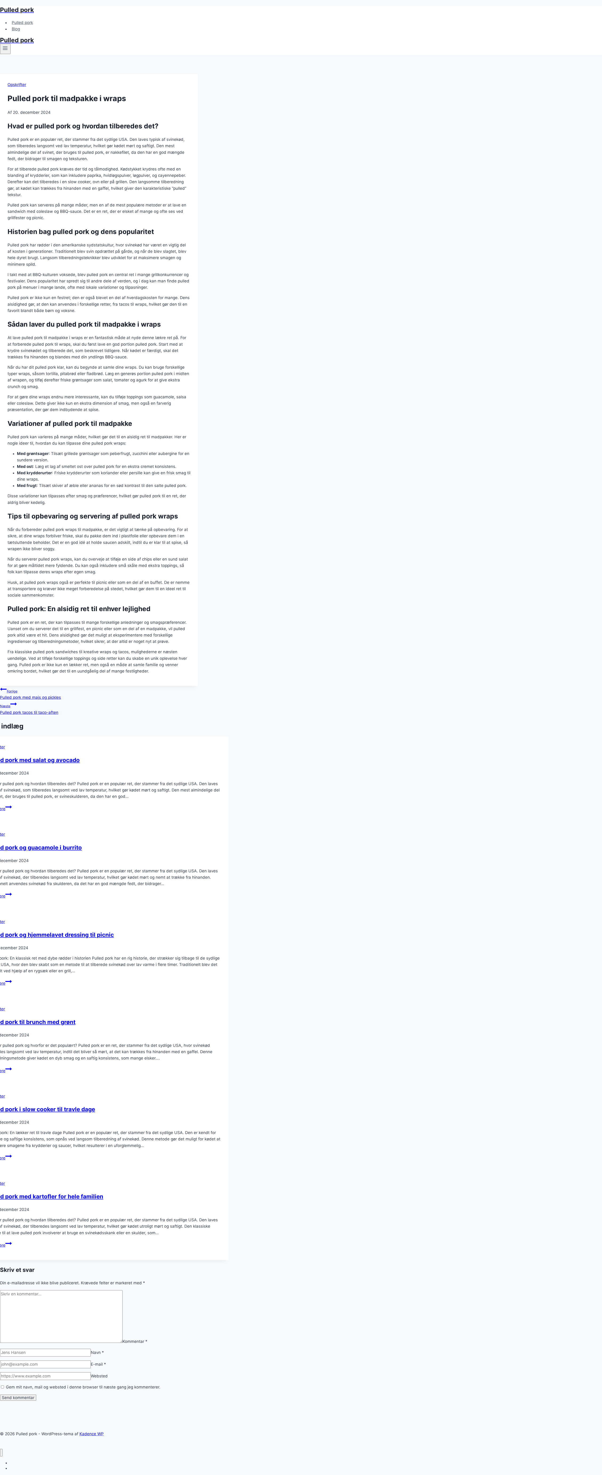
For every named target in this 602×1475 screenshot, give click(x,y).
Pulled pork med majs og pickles (30, 694)
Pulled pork (22, 22)
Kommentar (135, 1341)
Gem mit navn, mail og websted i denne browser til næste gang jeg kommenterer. (83, 1387)
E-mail (98, 1364)
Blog (16, 29)
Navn (97, 1352)
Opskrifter (17, 84)
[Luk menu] (1, 1453)
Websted (99, 1376)
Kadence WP (91, 1434)
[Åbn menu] (5, 49)
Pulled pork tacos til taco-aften (29, 709)
